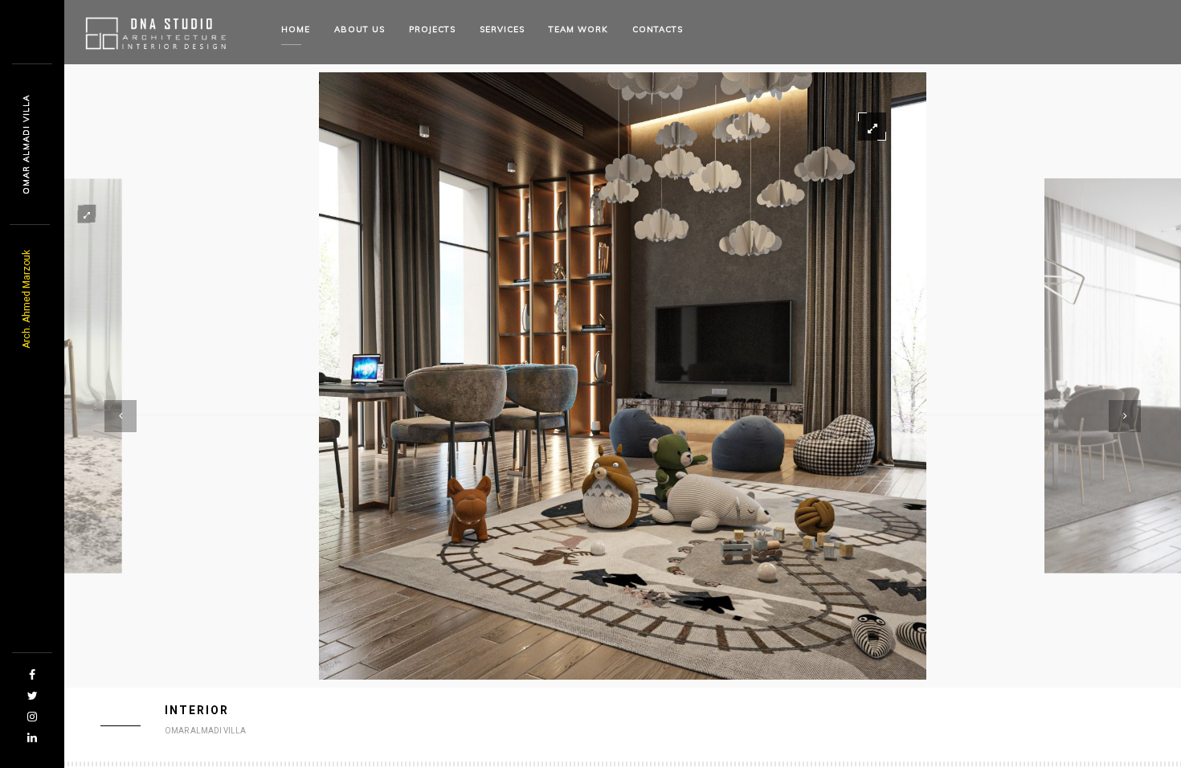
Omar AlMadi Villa (26, 144)
